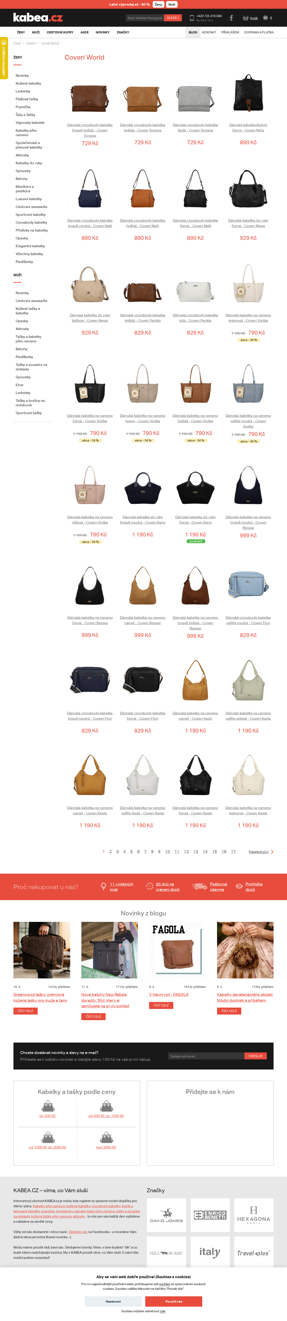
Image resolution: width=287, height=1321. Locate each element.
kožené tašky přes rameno (51, 1216)
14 (205, 851)
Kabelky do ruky (29, 163)
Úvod (17, 43)
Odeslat (256, 1056)
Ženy (158, 4)
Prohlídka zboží (254, 887)
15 (214, 851)
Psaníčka (23, 107)
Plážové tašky (27, 99)
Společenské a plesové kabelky (29, 145)
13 (195, 851)
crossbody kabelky (105, 1206)
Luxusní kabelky (29, 199)
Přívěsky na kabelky (32, 230)
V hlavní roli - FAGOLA (169, 994)
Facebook (231, 17)
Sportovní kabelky (31, 214)
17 (233, 851)
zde (162, 1311)
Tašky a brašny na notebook (30, 402)
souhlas (164, 1284)
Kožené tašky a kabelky (28, 310)
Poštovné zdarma (218, 887)
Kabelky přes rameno (26, 132)
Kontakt (209, 32)
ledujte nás (79, 1232)
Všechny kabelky (29, 254)
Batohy (21, 179)
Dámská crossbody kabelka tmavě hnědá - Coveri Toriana (90, 130)
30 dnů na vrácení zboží (168, 887)
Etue (19, 385)
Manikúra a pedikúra (25, 188)
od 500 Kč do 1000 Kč (106, 1116)
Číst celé (25, 1011)
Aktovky (22, 155)
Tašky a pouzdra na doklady (31, 367)
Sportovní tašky (29, 413)
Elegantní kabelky (30, 246)
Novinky (22, 75)
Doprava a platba (259, 32)
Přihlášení (230, 32)
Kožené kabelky (28, 83)
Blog (193, 32)
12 (186, 851)
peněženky (64, 1211)
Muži (171, 4)
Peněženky (24, 262)
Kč (265, 18)
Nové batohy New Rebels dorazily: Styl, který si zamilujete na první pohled (105, 1000)
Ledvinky (23, 91)
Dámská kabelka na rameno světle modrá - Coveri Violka (248, 421)
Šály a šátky (25, 115)
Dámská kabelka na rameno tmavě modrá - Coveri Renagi (248, 522)
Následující (259, 851)
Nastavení (113, 1301)
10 (167, 851)
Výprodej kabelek (30, 122)
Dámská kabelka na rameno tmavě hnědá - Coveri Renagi (195, 622)
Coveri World (50, 43)
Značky (31, 43)
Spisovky (23, 171)
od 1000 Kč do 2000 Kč (47, 1147)
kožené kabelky (78, 1206)
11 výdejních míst (121, 887)
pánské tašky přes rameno (94, 1211)
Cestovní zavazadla (31, 207)
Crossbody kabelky (31, 222)
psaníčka (48, 1211)
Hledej (173, 18)
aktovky (79, 1216)
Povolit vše (173, 1301)
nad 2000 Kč (106, 1147)
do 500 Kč (47, 1116)
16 (224, 851)
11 (176, 851)
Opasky (22, 238)
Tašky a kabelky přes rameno (28, 339)
